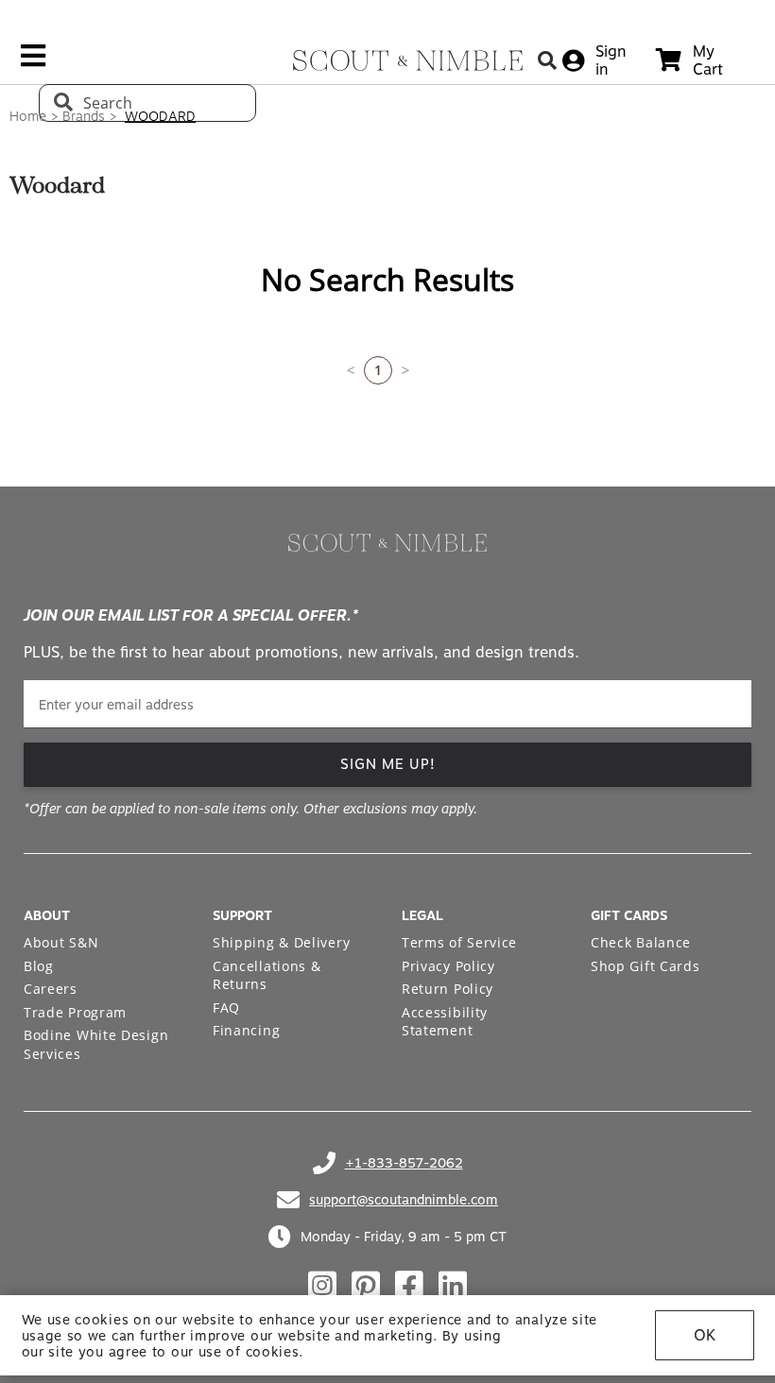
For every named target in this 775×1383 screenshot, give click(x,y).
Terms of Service (459, 942)
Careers (51, 989)
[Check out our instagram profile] (322, 1286)
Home (27, 116)
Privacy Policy (448, 966)
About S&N (61, 942)
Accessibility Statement (445, 1021)
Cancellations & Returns (267, 975)
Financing (246, 1030)
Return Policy (447, 989)
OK (704, 1335)
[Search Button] (547, 60)
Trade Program (75, 1012)
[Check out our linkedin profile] (453, 1286)
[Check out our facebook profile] (409, 1286)
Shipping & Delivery (281, 942)
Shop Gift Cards (645, 966)
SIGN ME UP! (388, 764)
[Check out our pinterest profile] (366, 1286)
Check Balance (641, 942)
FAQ (226, 1007)
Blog (39, 966)
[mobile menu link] (33, 62)
